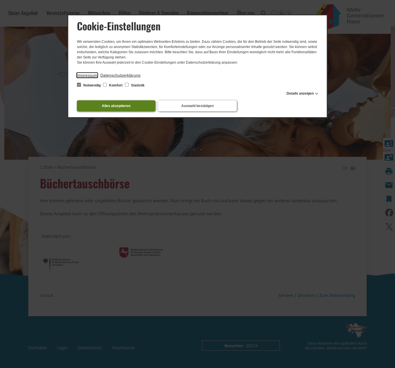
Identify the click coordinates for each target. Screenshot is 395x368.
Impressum (87, 75)
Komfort (115, 85)
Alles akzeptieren (116, 106)
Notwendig (91, 85)
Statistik (137, 85)
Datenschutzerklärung (120, 75)
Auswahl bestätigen (197, 106)
